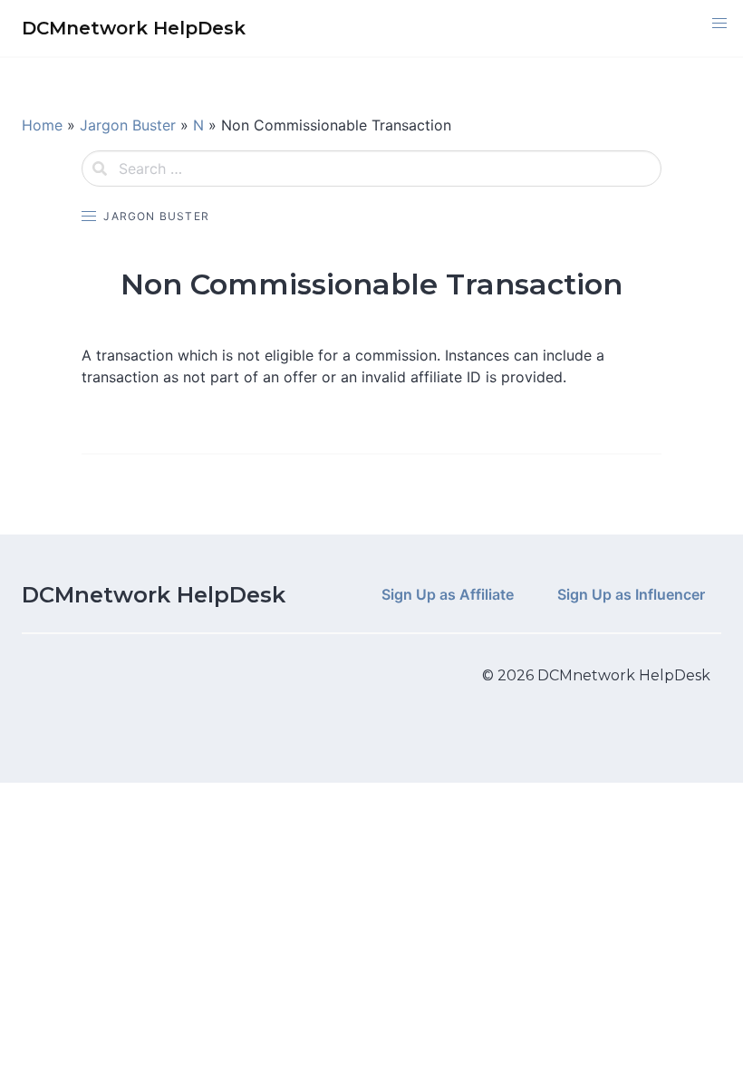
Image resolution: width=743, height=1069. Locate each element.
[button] (719, 23)
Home (42, 125)
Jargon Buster (128, 125)
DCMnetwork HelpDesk (153, 595)
